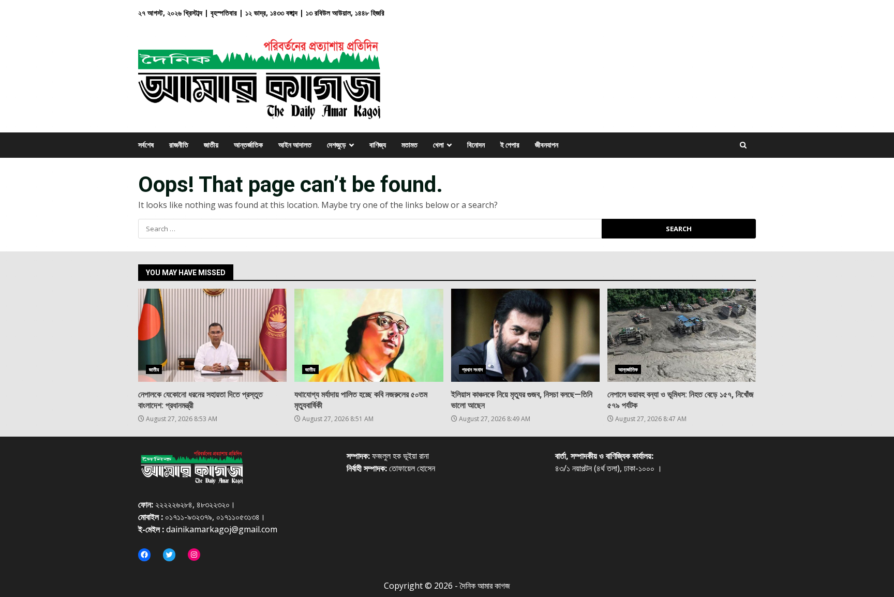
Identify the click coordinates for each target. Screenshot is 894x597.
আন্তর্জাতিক (628, 369)
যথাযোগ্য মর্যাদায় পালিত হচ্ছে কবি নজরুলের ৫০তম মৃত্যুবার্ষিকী (368, 335)
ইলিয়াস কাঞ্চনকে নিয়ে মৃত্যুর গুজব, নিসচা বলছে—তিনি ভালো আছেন (525, 335)
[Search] (743, 145)
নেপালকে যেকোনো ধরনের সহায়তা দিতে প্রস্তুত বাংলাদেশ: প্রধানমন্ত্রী (212, 335)
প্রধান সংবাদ (472, 369)
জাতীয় (154, 369)
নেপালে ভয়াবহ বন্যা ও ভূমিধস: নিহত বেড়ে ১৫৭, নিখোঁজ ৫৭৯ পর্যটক (681, 335)
